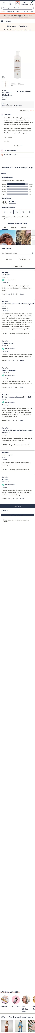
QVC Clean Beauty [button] (10, 150)
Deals (3, 12)
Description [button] (7, 114)
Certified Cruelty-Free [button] (11, 155)
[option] (17, 16)
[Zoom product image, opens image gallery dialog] (2, 77)
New (17, 12)
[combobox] (15, 8)
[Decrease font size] (33, 110)
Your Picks (10, 12)
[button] (3, 4)
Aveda (4, 99)
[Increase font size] (31, 110)
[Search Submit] (32, 7)
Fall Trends (24, 12)
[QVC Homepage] (2, 21)
